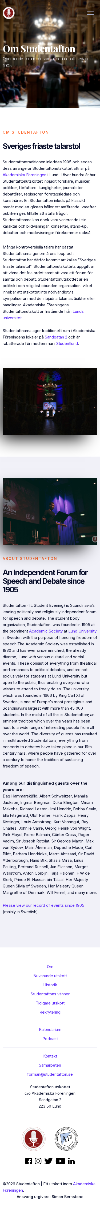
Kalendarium (50, 1029)
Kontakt (50, 1056)
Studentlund (67, 343)
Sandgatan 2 (56, 337)
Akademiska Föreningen (24, 174)
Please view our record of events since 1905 (43, 905)
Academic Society (46, 631)
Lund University (82, 631)
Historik (50, 984)
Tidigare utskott (50, 1003)
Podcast (50, 1038)
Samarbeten (50, 1065)
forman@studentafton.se (50, 1074)
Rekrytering (50, 1012)
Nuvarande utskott (50, 975)
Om (50, 966)
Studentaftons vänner (50, 993)
